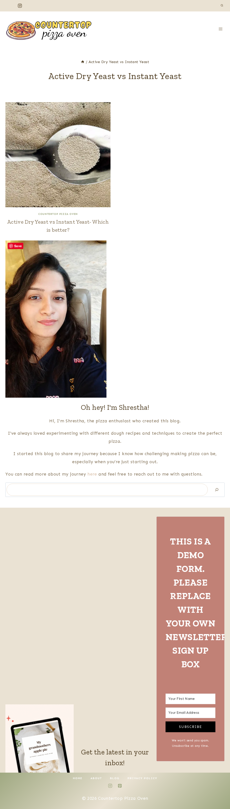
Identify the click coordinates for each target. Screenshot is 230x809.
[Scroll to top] (219, 791)
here (92, 474)
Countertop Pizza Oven (58, 214)
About (96, 778)
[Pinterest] (30, 5)
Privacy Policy (142, 778)
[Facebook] (9, 5)
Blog (114, 778)
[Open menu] (220, 28)
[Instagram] (19, 5)
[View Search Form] (222, 5)
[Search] (216, 490)
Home (77, 778)
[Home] (82, 62)
